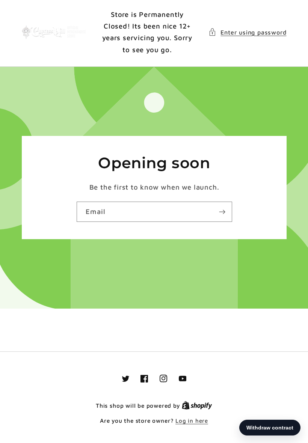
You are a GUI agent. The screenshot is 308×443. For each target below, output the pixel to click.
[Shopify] (197, 405)
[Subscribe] (221, 212)
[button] (247, 32)
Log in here (191, 420)
